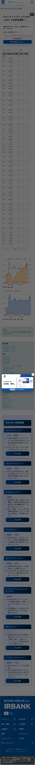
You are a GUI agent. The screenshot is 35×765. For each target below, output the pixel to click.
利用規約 (24, 757)
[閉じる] (33, 374)
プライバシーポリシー (22, 760)
